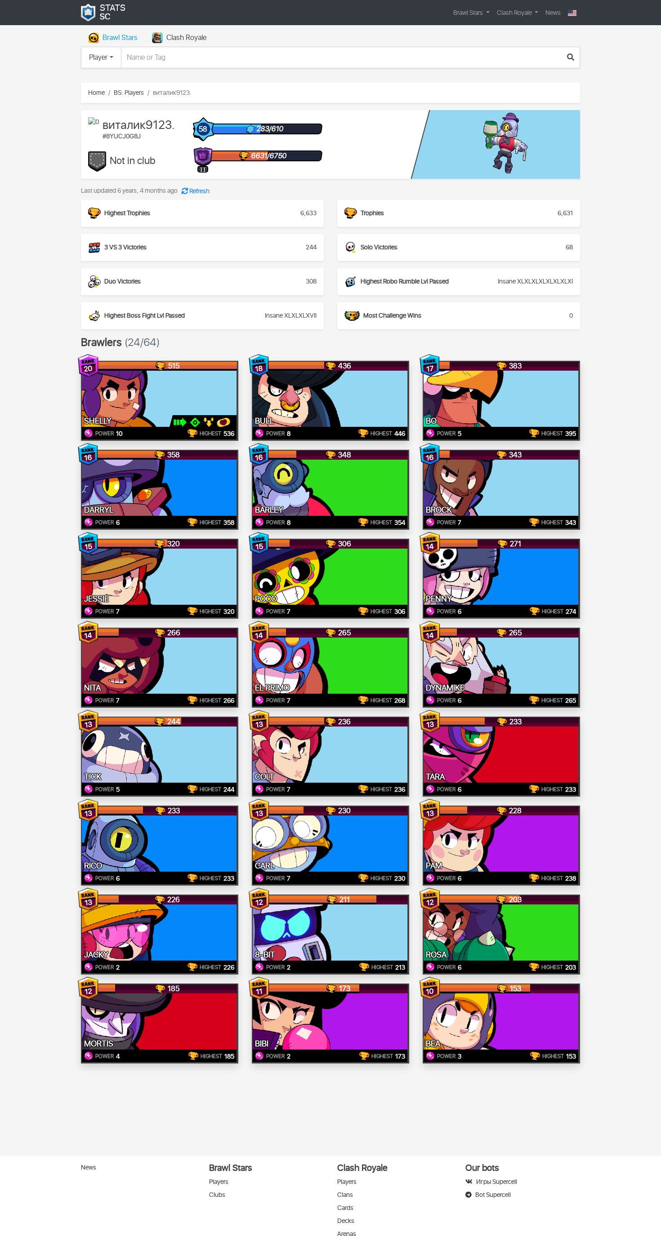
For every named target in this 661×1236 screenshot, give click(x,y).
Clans (345, 1195)
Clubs (217, 1195)
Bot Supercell (493, 1195)
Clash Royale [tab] (186, 37)
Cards (345, 1208)
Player (98, 57)
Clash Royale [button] (515, 13)
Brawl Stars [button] (468, 13)
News (553, 13)
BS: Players (129, 92)
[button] (572, 12)
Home (96, 92)
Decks (345, 1221)
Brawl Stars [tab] (120, 37)
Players (218, 1182)
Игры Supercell (496, 1182)
